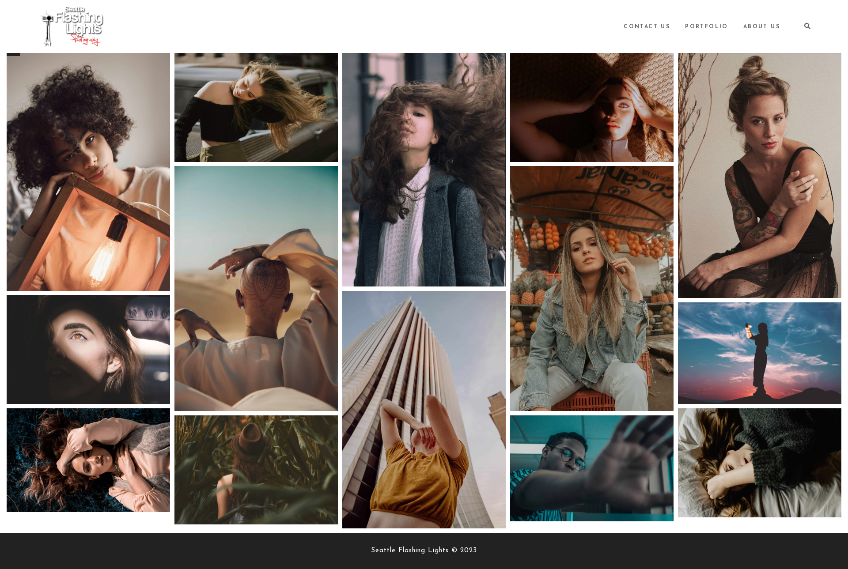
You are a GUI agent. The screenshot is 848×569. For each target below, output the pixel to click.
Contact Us (647, 27)
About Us (761, 27)
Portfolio (706, 27)
